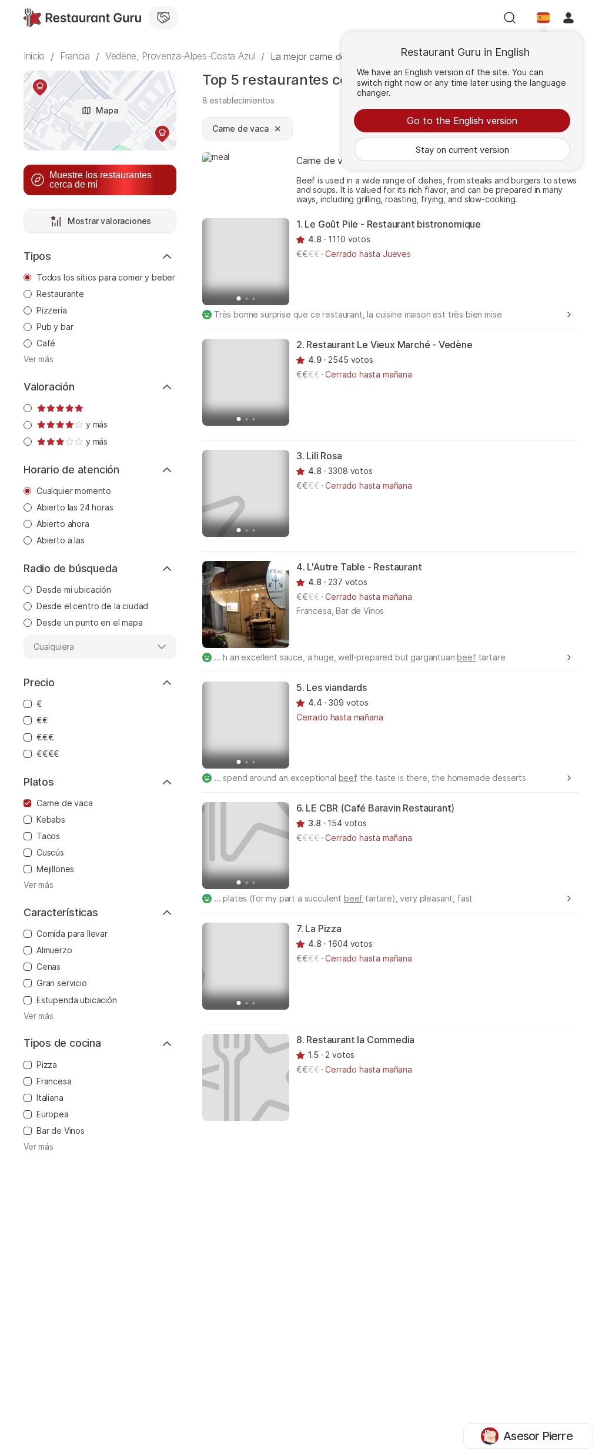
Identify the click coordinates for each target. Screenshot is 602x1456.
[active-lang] (543, 17)
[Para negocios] (163, 17)
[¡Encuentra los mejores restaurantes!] (82, 17)
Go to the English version (462, 120)
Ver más (38, 359)
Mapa (107, 110)
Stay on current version (462, 149)
